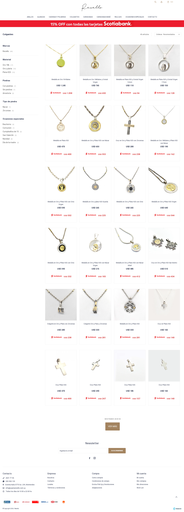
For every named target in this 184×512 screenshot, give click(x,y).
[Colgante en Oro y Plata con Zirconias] (61, 304)
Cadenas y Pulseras (57, 17)
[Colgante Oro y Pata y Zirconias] (95, 304)
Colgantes (74, 17)
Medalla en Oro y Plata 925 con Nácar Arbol (129, 264)
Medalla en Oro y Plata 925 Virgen (164, 202)
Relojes (118, 17)
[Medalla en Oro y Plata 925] (130, 304)
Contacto (152, 17)
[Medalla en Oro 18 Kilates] (61, 60)
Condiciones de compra (100, 481)
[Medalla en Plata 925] (61, 121)
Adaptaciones (97, 488)
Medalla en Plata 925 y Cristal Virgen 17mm (164, 81)
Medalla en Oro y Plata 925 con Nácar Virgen (95, 264)
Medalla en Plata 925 (61, 140)
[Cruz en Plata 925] (164, 304)
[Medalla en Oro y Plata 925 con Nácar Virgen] (95, 243)
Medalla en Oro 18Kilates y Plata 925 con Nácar (164, 142)
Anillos (30, 17)
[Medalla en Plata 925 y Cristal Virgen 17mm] (164, 60)
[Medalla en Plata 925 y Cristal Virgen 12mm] (130, 60)
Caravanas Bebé (104, 17)
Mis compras (141, 481)
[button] (155, 2)
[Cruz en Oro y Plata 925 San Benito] (164, 243)
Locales (50, 484)
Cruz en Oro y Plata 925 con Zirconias (130, 140)
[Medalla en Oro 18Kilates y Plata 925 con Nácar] (164, 121)
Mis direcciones (142, 484)
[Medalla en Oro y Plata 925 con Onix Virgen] (61, 182)
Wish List (140, 488)
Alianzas (41, 17)
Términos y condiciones (56, 488)
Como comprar (97, 478)
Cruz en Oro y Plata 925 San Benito (164, 263)
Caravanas (88, 17)
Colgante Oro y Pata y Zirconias (95, 324)
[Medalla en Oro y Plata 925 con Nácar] (95, 121)
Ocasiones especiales (135, 17)
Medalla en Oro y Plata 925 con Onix (130, 202)
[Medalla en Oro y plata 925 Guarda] (95, 182)
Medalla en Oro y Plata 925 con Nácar (95, 140)
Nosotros (50, 478)
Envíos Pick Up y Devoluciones (103, 484)
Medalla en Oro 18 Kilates (61, 79)
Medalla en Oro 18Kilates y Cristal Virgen (95, 81)
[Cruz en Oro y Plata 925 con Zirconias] (130, 121)
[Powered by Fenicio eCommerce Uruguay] (177, 509)
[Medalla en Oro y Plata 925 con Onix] (130, 182)
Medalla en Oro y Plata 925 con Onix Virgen (61, 203)
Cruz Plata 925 (60, 385)
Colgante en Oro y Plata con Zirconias (61, 324)
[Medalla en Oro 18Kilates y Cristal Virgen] (95, 60)
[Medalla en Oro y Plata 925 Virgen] (164, 182)
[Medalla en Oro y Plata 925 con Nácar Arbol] (130, 243)
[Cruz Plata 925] (61, 366)
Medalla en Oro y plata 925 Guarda (95, 202)
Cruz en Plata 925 (164, 324)
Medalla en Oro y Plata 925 (130, 324)
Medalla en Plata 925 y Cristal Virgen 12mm (129, 81)
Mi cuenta (140, 478)
